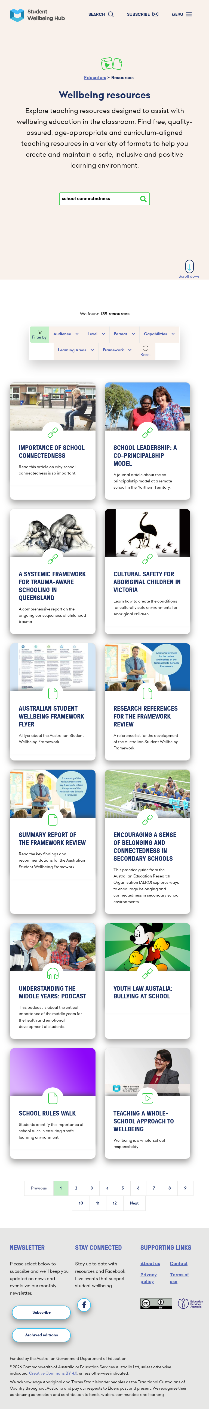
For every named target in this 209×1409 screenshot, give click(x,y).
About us (150, 1263)
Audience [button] (62, 334)
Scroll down (190, 276)
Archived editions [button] (41, 1335)
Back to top (190, 1388)
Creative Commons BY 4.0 (53, 1373)
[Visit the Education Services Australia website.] (187, 1303)
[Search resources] (143, 199)
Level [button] (92, 334)
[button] (101, 14)
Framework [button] (113, 350)
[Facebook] (84, 1305)
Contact (179, 1263)
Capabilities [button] (155, 334)
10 (81, 1203)
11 (98, 1203)
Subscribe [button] (41, 1312)
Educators (95, 78)
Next (134, 1203)
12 (115, 1203)
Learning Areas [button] (72, 350)
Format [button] (120, 334)
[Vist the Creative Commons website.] (156, 1303)
